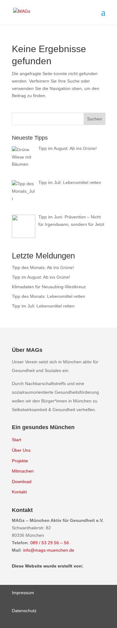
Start (16, 439)
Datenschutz (24, 610)
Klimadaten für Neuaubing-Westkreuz (49, 286)
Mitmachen (23, 471)
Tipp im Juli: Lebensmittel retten (43, 305)
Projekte (20, 460)
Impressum (23, 592)
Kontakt (19, 491)
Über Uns (21, 450)
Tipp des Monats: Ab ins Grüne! (43, 267)
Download (22, 481)
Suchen (94, 118)
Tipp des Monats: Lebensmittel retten (48, 296)
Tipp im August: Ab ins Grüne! (41, 277)
